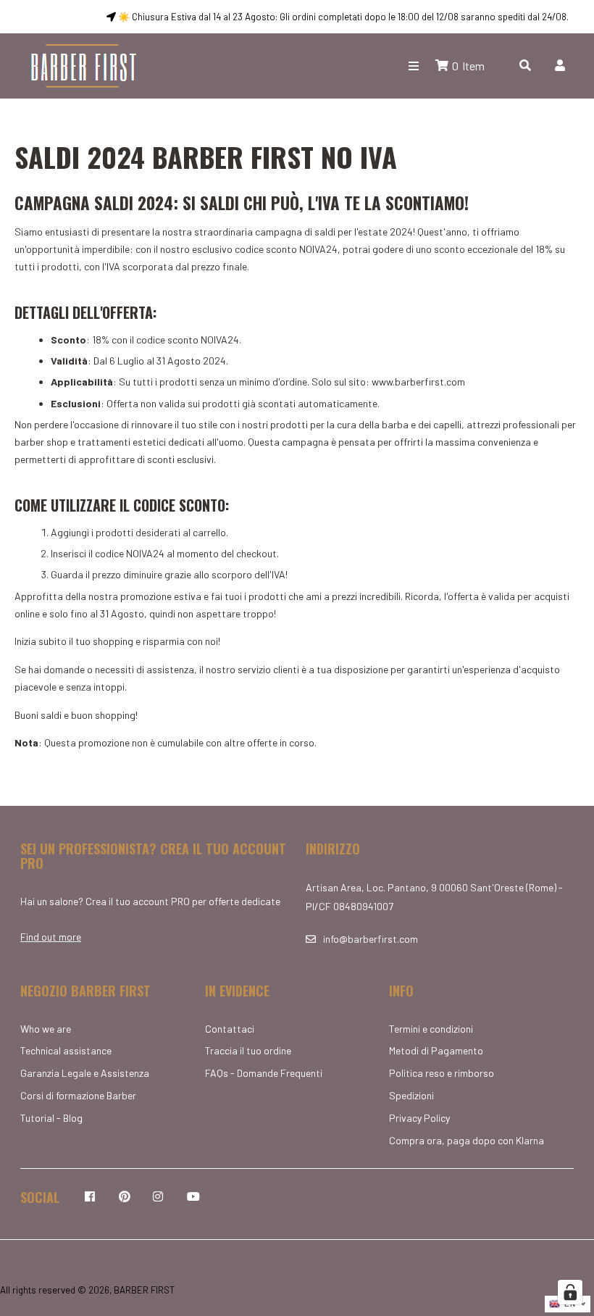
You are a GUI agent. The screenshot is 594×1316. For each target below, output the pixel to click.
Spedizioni (411, 1095)
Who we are (45, 1029)
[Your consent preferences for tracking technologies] (570, 1292)
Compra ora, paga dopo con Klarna (466, 1140)
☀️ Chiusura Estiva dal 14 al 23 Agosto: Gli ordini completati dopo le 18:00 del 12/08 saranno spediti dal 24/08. (342, 16)
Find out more (50, 936)
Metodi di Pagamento (436, 1050)
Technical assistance (66, 1050)
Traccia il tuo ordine (248, 1050)
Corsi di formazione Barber (78, 1095)
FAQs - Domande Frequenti (263, 1073)
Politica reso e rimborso (441, 1073)
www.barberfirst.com (418, 381)
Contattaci (229, 1029)
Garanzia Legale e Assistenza (84, 1073)
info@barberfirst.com (370, 939)
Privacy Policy (419, 1118)
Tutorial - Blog (51, 1118)
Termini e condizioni (431, 1029)
